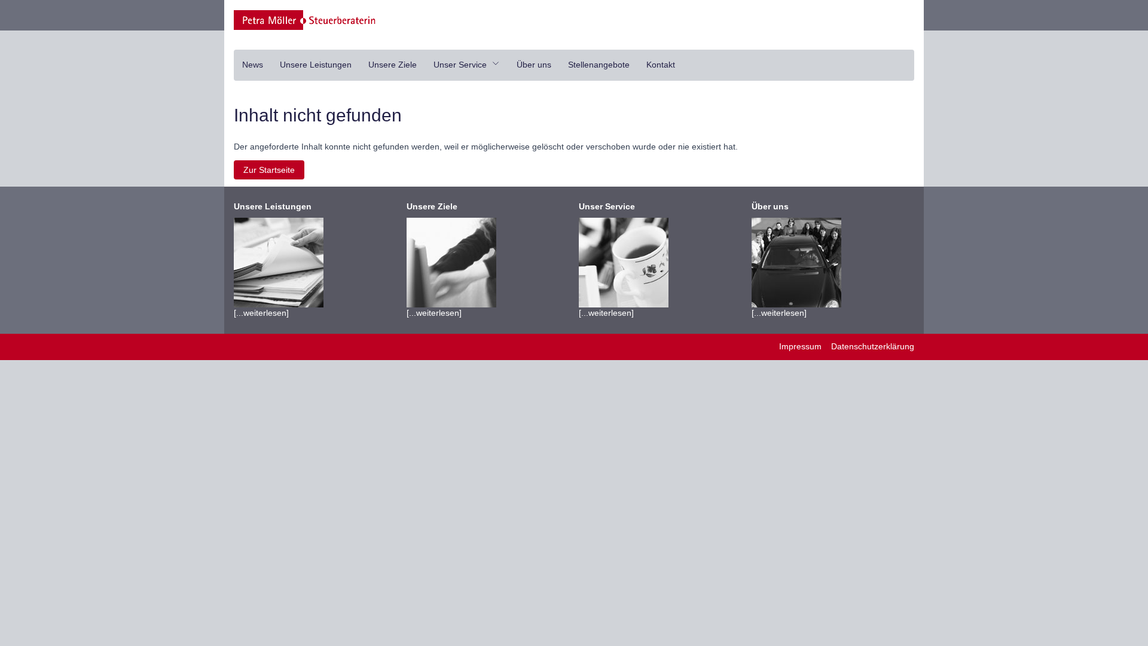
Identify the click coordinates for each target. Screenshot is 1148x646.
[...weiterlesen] (273, 260)
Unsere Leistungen (316, 64)
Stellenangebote (599, 64)
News (252, 64)
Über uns (534, 64)
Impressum (800, 346)
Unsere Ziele (392, 64)
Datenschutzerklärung (872, 346)
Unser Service (461, 64)
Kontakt (660, 64)
